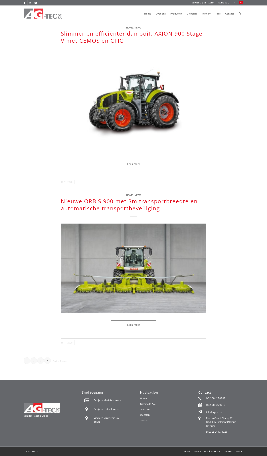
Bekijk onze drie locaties (106, 409)
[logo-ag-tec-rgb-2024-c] (43, 14)
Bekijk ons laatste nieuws (107, 400)
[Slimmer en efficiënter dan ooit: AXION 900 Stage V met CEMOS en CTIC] (133, 104)
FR (234, 2)
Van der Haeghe (32, 415)
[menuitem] (196, 3)
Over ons (145, 409)
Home (129, 27)
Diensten (145, 414)
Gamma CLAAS (148, 404)
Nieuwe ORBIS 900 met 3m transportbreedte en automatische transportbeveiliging (129, 204)
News (137, 27)
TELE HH (210, 2)
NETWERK (196, 2)
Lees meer (133, 164)
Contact (144, 420)
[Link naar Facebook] (24, 2)
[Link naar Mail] (30, 2)
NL (241, 2)
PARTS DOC (223, 2)
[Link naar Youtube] (35, 2)
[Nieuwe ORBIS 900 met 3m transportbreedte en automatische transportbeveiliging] (133, 268)
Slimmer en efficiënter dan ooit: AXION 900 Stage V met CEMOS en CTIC (132, 37)
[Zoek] (239, 14)
